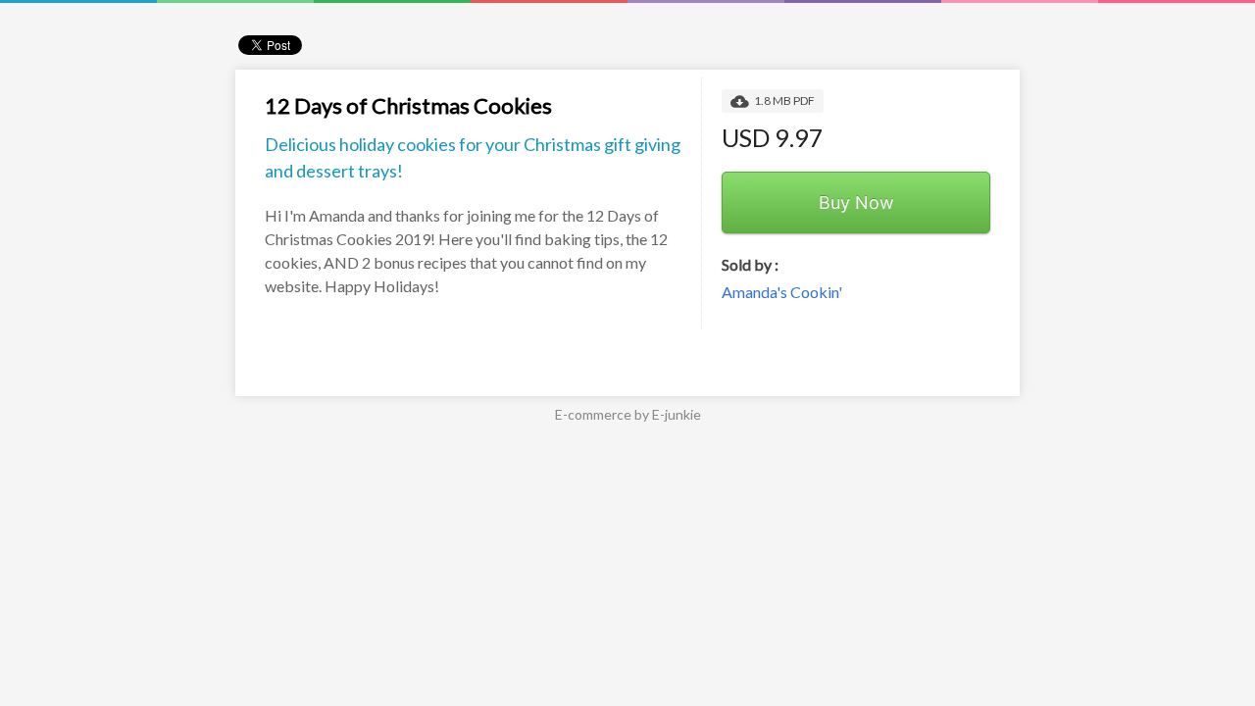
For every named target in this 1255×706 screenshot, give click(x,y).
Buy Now (856, 202)
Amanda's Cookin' (782, 291)
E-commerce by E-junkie (628, 414)
